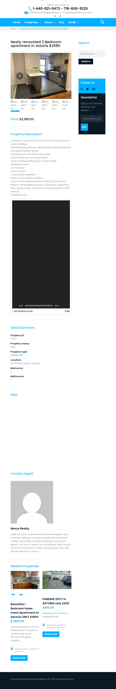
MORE (72, 22)
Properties (31, 22)
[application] (41, 254)
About (48, 22)
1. (23, 311)
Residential (17, 355)
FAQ (61, 22)
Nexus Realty (20, 528)
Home (17, 22)
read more (19, 658)
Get (84, 127)
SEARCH (85, 61)
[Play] (15, 305)
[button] (41, 254)
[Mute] (61, 305)
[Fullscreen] (66, 305)
